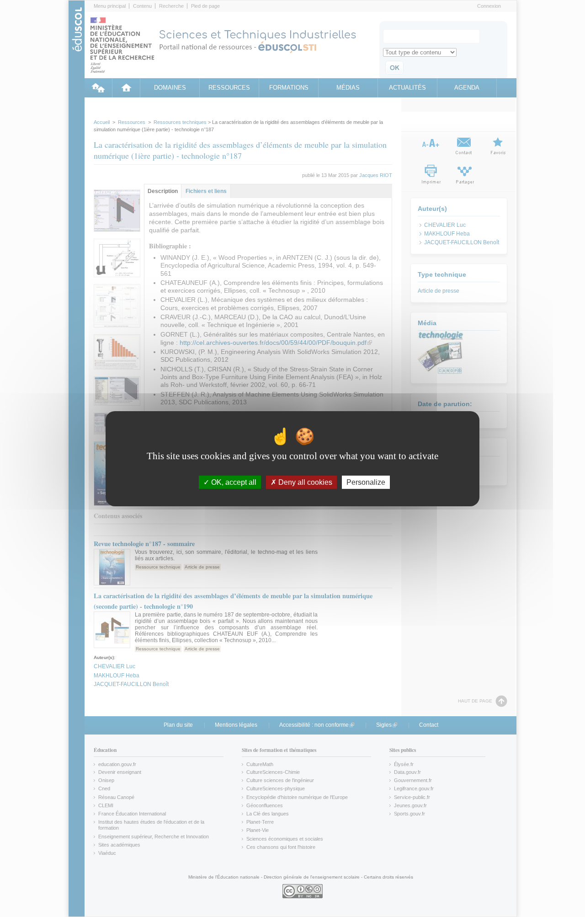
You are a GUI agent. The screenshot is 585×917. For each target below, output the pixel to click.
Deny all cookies (304, 482)
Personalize (365, 482)
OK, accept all (232, 482)
